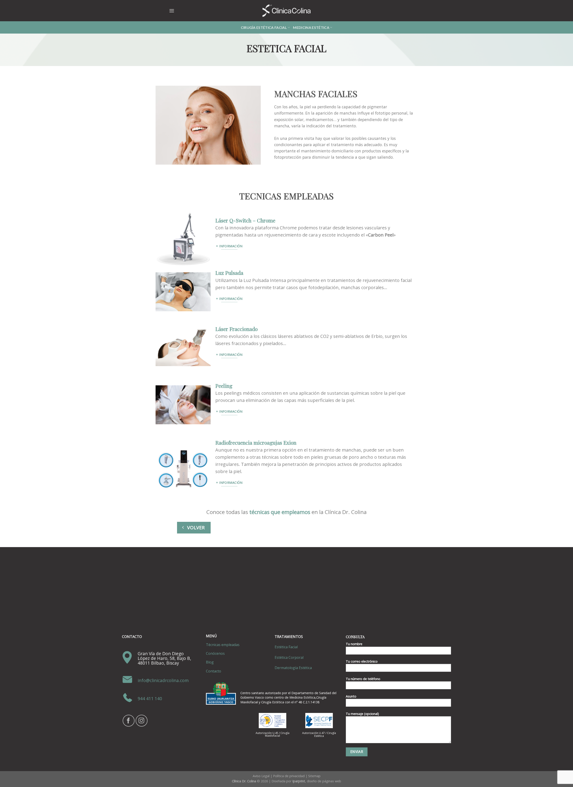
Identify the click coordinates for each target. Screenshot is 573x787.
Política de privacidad (289, 776)
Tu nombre (354, 644)
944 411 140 (150, 699)
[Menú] (171, 10)
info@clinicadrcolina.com (163, 680)
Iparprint (298, 781)
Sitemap (314, 776)
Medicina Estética (311, 27)
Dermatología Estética (293, 667)
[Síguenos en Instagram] (142, 721)
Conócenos (215, 653)
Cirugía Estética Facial (264, 27)
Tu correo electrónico (362, 661)
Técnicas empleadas (222, 644)
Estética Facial (286, 646)
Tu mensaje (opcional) (362, 714)
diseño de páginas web (324, 781)
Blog (210, 662)
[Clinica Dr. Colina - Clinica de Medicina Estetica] (286, 10)
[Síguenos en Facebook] (129, 721)
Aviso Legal (261, 776)
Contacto (213, 671)
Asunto (351, 696)
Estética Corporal (289, 657)
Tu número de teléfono (363, 679)
